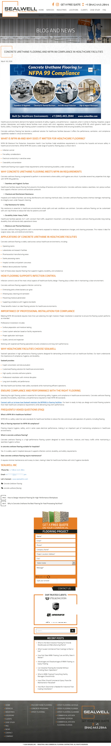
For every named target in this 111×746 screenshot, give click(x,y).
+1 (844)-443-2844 (17, 470)
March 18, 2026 (6, 61)
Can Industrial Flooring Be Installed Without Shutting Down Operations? (53, 669)
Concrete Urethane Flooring (13, 483)
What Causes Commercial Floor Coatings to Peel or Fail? (55, 650)
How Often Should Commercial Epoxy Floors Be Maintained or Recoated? (54, 681)
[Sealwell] (95, 712)
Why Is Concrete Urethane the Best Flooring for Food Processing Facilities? (32, 503)
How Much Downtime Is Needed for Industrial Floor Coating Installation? (56, 687)
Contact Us (64, 588)
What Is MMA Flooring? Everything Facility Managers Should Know (53, 675)
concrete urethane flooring (12, 488)
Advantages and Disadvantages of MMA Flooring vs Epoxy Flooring (56, 662)
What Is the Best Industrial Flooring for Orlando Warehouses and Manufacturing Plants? (54, 643)
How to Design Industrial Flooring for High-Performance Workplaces (30, 497)
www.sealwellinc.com (20, 479)
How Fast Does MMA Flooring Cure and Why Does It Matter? (56, 656)
